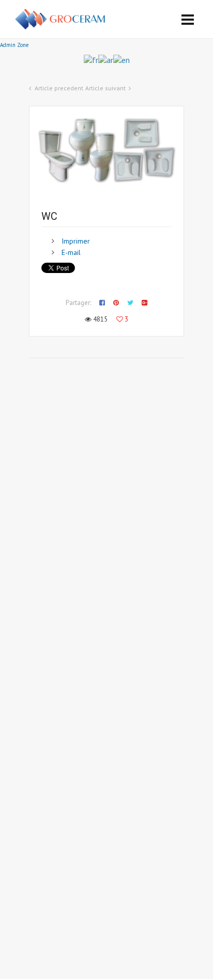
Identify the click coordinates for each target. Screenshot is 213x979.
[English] (121, 59)
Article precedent (59, 88)
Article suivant (105, 88)
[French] (91, 59)
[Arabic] (105, 59)
